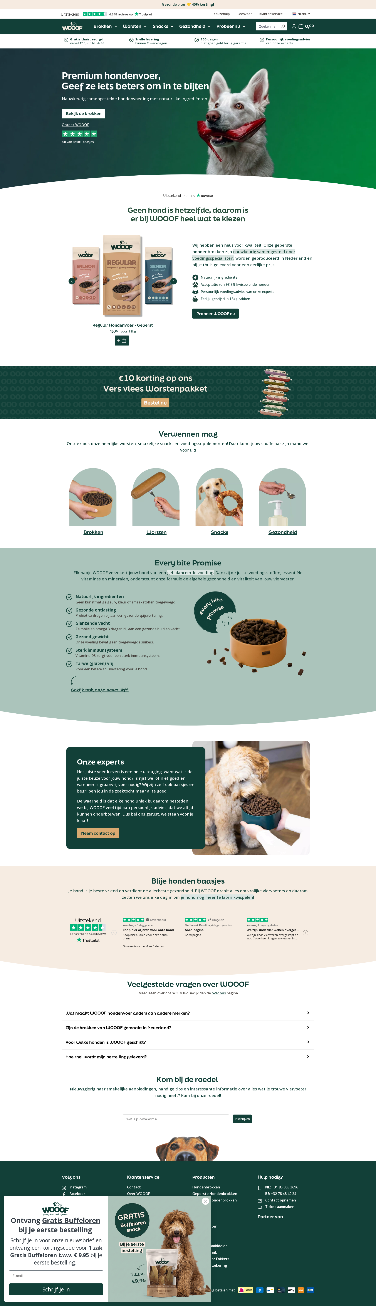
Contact (134, 1187)
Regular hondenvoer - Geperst (122, 325)
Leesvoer (244, 14)
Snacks (219, 532)
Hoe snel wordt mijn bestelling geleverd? (106, 1057)
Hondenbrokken (206, 1187)
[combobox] (267, 26)
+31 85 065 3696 (285, 1187)
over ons (219, 993)
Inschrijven (242, 1119)
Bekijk (122, 298)
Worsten (156, 532)
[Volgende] (173, 281)
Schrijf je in (56, 1289)
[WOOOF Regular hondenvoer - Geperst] (123, 276)
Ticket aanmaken (279, 1206)
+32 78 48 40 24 (283, 1193)
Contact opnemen (280, 1200)
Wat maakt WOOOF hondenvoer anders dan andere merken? (127, 1013)
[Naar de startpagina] (72, 26)
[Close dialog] (205, 1201)
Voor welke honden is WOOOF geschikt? (105, 1042)
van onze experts (288, 41)
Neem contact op (98, 833)
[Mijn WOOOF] (294, 26)
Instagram (78, 1187)
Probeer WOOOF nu (215, 313)
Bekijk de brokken (83, 113)
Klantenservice (271, 14)
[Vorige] (72, 281)
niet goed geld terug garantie (224, 41)
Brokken (93, 532)
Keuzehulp (221, 14)
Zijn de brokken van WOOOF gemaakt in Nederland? (118, 1027)
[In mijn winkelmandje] (122, 341)
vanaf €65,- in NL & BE (87, 41)
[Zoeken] (283, 26)
